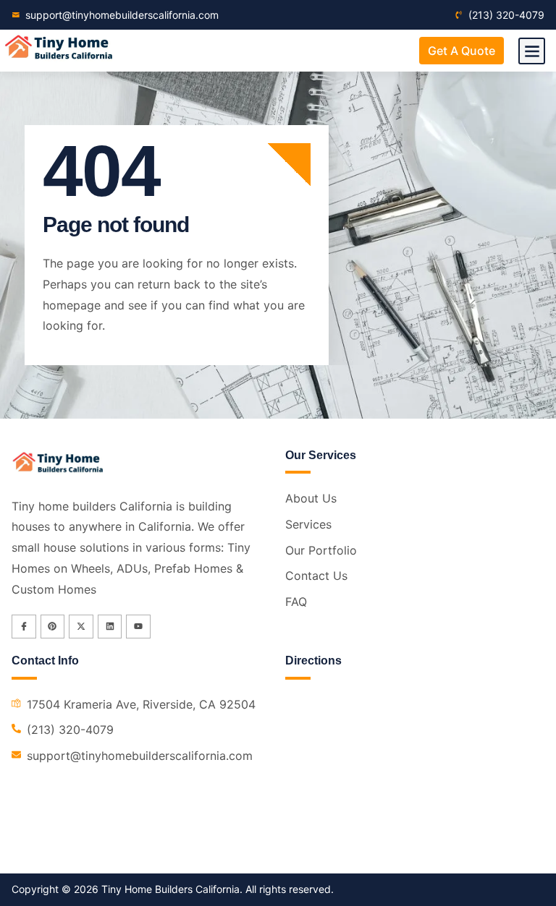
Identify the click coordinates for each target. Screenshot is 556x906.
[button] (531, 51)
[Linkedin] (110, 627)
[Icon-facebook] (24, 627)
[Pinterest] (53, 627)
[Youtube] (138, 627)
